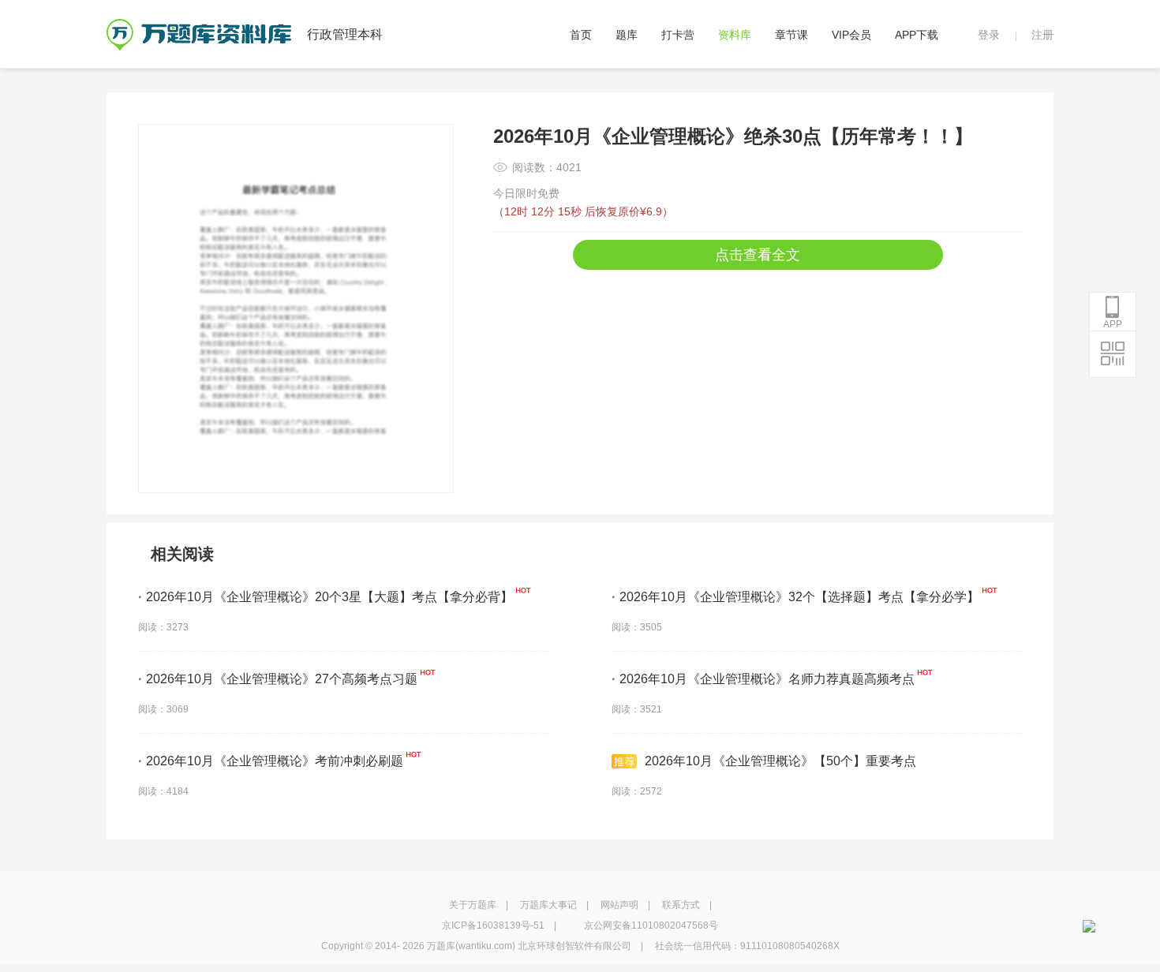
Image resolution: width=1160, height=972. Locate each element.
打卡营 (677, 34)
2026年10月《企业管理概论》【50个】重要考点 (780, 761)
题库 (627, 34)
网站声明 (619, 904)
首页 (581, 34)
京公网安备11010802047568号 (651, 925)
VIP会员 (851, 34)
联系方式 (681, 904)
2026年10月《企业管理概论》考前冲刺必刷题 (270, 761)
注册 (1042, 34)
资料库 (734, 34)
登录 (989, 34)
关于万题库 (472, 904)
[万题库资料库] (199, 24)
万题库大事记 (548, 904)
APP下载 (916, 34)
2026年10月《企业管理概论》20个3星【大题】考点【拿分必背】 (325, 597)
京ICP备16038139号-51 (493, 925)
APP (1112, 324)
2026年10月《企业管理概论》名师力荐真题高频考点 (763, 679)
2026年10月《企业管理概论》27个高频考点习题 (277, 679)
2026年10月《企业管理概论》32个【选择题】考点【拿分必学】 (795, 597)
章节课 (791, 34)
